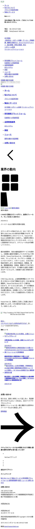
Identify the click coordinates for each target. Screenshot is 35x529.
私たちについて (9, 7)
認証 (5, 70)
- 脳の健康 (9, 45)
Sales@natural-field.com (11, 526)
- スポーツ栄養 (16, 40)
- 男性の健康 (18, 45)
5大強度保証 (15, 63)
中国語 (3, 80)
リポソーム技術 (9, 47)
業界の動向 (8, 74)
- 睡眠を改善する (12, 42)
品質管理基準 (8, 65)
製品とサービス (9, 12)
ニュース (7, 72)
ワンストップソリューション (14, 49)
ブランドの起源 (9, 10)
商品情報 (15, 74)
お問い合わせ (8, 76)
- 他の (24, 45)
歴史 (16, 10)
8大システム (8, 67)
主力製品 (7, 38)
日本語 (11, 80)
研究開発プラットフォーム (13, 60)
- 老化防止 (7, 40)
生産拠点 (7, 63)
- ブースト (25, 40)
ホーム (6, 5)
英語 (7, 80)
